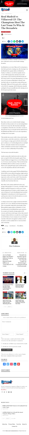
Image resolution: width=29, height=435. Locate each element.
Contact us (14, 426)
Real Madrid (12, 225)
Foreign (5, 276)
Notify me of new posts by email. (12, 346)
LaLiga (6, 225)
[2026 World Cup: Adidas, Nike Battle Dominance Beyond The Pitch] (20, 295)
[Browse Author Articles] (14, 241)
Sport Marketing (6, 31)
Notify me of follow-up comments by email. (15, 343)
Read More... (4, 389)
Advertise (4, 424)
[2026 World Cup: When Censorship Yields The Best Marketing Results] (8, 295)
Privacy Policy (11, 424)
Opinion (5, 292)
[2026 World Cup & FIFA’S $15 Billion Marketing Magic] (20, 279)
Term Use (18, 424)
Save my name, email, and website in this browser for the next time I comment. (13, 339)
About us (24, 424)
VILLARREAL (20, 225)
